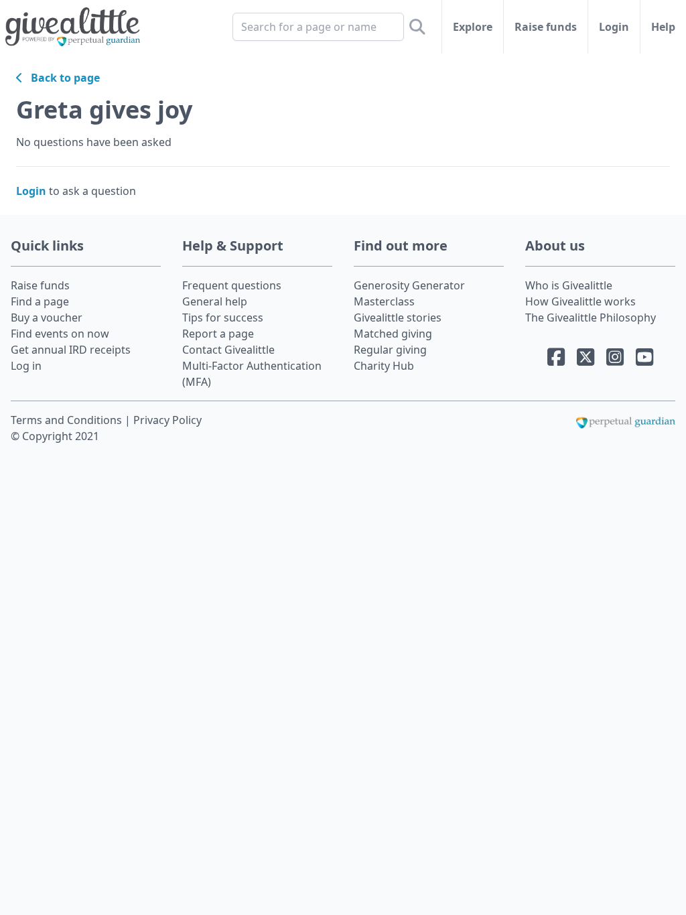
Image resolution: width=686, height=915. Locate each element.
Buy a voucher (46, 317)
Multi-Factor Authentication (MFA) (252, 373)
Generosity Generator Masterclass (409, 293)
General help (214, 301)
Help (663, 26)
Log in (26, 365)
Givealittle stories (397, 317)
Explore (472, 26)
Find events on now (60, 333)
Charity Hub (384, 365)
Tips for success (222, 317)
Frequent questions (231, 285)
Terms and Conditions (68, 420)
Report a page (218, 333)
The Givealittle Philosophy (590, 317)
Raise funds (545, 26)
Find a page (40, 301)
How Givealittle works (580, 301)
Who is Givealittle (568, 285)
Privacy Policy (167, 420)
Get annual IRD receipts (71, 349)
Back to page (61, 77)
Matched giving (393, 333)
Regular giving (390, 349)
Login (614, 26)
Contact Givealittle (228, 349)
